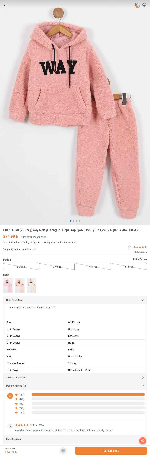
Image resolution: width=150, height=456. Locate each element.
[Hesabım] (144, 5)
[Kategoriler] (6, 5)
